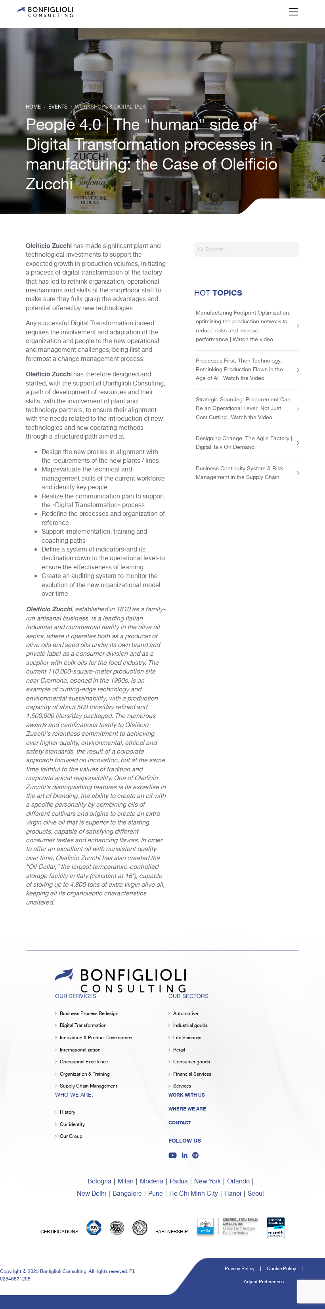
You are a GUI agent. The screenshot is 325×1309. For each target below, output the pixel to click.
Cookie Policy (281, 1269)
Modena (151, 1182)
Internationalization (80, 1050)
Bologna (99, 1182)
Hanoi (232, 1194)
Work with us (186, 1095)
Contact (179, 1123)
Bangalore (127, 1194)
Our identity (72, 1124)
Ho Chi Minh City (193, 1194)
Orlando (238, 1182)
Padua (179, 1182)
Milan (126, 1182)
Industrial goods (190, 1025)
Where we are (187, 1109)
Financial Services (192, 1074)
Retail (179, 1050)
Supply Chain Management (88, 1086)
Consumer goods (191, 1062)
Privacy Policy (239, 1269)
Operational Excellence (84, 1062)
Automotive (185, 1013)
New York (207, 1182)
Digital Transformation (83, 1025)
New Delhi (91, 1194)
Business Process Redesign (89, 1013)
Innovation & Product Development (97, 1038)
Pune (155, 1194)
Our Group (71, 1136)
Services (182, 1086)
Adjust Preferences (264, 1282)
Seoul (256, 1194)
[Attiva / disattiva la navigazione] (293, 12)
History (67, 1112)
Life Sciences (187, 1038)
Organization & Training (85, 1074)
